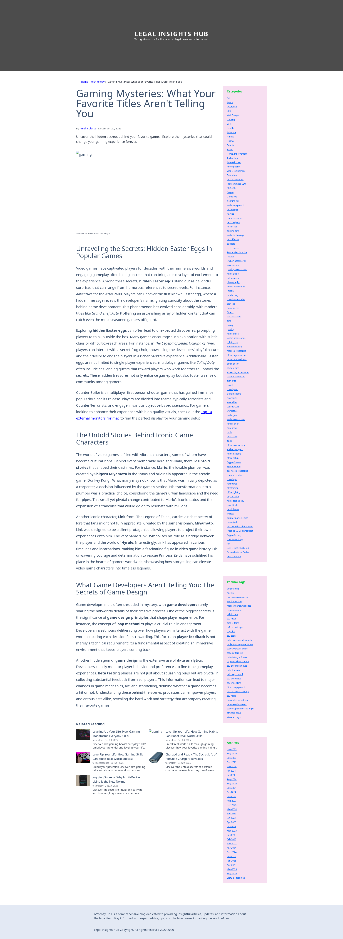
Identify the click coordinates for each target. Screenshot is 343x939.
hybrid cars (232, 614)
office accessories (236, 445)
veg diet (231, 631)
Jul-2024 (231, 775)
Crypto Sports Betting (237, 517)
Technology (232, 158)
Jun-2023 (231, 856)
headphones (233, 509)
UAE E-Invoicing (235, 539)
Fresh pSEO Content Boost (240, 530)
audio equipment (235, 205)
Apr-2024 (231, 847)
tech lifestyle (233, 239)
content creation (235, 475)
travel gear (232, 389)
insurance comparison (238, 597)
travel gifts (232, 398)
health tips (232, 226)
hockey (230, 592)
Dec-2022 (232, 762)
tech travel (232, 436)
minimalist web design (238, 700)
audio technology (235, 235)
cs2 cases (232, 635)
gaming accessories (237, 269)
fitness (230, 312)
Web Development (236, 170)
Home (84, 81)
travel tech (232, 505)
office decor (233, 363)
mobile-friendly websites (239, 605)
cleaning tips (233, 200)
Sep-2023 (231, 757)
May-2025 (232, 873)
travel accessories (236, 299)
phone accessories (236, 286)
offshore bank (234, 712)
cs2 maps (231, 695)
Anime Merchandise (237, 252)
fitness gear (233, 423)
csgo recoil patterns (237, 704)
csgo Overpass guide (237, 648)
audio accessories (236, 419)
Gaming (231, 119)
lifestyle (231, 290)
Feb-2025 (231, 860)
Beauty (230, 145)
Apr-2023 (231, 822)
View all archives (236, 877)
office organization (236, 355)
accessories (233, 265)
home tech (232, 522)
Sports (230, 102)
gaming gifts (233, 230)
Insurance (232, 106)
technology (98, 81)
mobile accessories (236, 350)
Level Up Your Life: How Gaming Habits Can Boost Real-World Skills (191, 734)
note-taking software (237, 657)
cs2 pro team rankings (238, 691)
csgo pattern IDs (235, 652)
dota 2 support (234, 670)
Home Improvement (237, 153)
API (228, 543)
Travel (230, 149)
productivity (232, 295)
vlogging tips (233, 406)
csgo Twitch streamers (238, 661)
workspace (232, 410)
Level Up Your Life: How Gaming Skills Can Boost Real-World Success (118, 756)
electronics (232, 487)
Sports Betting (234, 466)
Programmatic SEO (236, 183)
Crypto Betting (234, 535)
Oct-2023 (231, 826)
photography (233, 282)
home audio (233, 273)
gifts (229, 320)
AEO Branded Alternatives (240, 526)
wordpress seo (234, 601)
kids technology (234, 346)
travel (230, 385)
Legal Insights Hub (171, 33)
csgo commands (235, 610)
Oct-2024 (231, 792)
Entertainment (234, 162)
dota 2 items (233, 622)
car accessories (234, 218)
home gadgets (234, 453)
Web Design (233, 115)
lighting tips (232, 342)
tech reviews (233, 248)
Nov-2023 (232, 749)
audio (229, 440)
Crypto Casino (234, 462)
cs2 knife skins (234, 682)
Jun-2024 (231, 770)
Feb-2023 (231, 839)
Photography (233, 166)
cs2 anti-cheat (234, 678)
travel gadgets (234, 393)
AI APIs (230, 213)
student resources (236, 376)
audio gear (232, 415)
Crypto (230, 192)
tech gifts (231, 380)
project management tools (240, 644)
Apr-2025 (231, 865)
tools (229, 432)
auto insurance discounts (239, 640)
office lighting (233, 492)
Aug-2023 (232, 800)
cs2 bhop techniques (237, 665)
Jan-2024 (231, 796)
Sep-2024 (231, 787)
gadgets (231, 243)
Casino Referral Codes (238, 552)
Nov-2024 (232, 766)
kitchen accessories (236, 260)
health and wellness (237, 359)
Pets (229, 98)
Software (231, 132)
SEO (229, 110)
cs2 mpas (231, 618)
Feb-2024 (231, 813)
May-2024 (232, 783)
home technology (235, 500)
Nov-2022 (232, 843)
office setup (232, 458)
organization (233, 496)
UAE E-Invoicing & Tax (238, 547)
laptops (230, 256)
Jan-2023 (231, 817)
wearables (232, 402)
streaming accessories (238, 372)
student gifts (233, 368)
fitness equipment (236, 687)
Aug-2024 (232, 779)
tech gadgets (233, 222)
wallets (230, 513)
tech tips (231, 303)
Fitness (230, 136)
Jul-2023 (231, 835)
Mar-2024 (232, 809)
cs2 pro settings (235, 627)
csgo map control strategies (241, 708)
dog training (233, 588)
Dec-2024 (232, 852)
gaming (230, 329)
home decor (233, 308)
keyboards (232, 483)
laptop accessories (236, 338)
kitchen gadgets (235, 449)
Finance (231, 140)
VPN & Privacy (234, 556)
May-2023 (232, 753)
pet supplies (233, 278)
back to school (234, 316)
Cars (229, 123)
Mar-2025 (232, 869)
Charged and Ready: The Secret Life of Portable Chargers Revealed (191, 756)
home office (233, 333)
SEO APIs (231, 188)
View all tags (233, 717)
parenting (232, 428)
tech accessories (235, 179)
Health (230, 128)
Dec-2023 (232, 805)
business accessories (237, 470)
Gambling (232, 196)
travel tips (232, 479)
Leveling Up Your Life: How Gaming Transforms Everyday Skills (116, 734)
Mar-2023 (232, 830)
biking (230, 325)
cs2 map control (235, 674)
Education (232, 175)
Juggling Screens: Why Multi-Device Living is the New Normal (116, 779)
